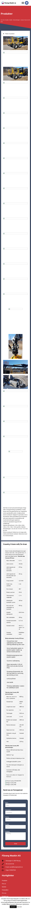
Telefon (7, 817)
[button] (23, 3)
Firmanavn (8, 809)
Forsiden (7, 20)
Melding (7, 831)
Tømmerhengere (16, 20)
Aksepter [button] (13, 907)
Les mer (19, 907)
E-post (7, 824)
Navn (6, 802)
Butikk (11, 20)
